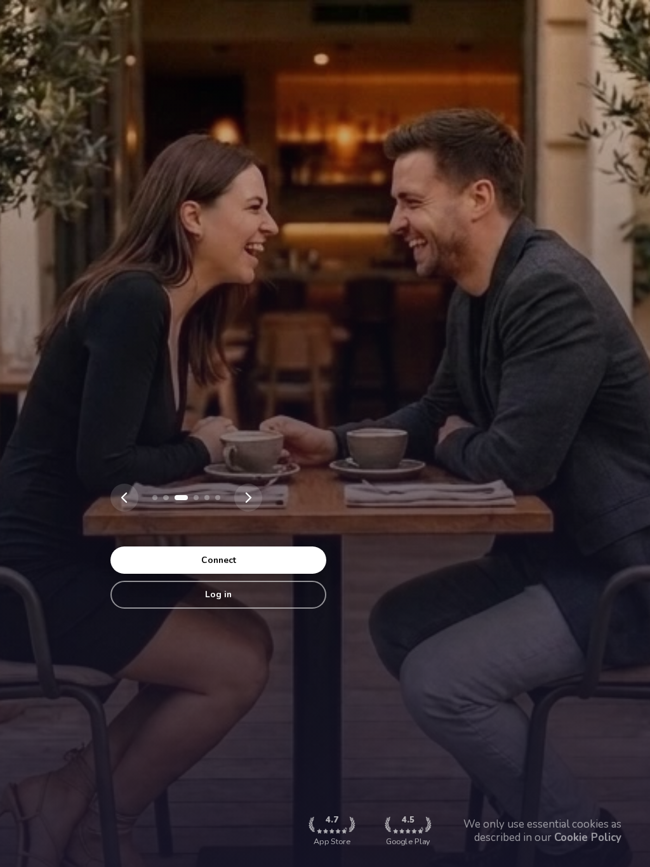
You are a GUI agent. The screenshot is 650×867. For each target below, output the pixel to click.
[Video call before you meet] (206, 497)
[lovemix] (154, 497)
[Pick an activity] (181, 497)
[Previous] (124, 498)
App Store (332, 830)
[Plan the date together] (196, 497)
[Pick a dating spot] (165, 497)
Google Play (408, 830)
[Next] (248, 498)
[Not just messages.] (217, 497)
